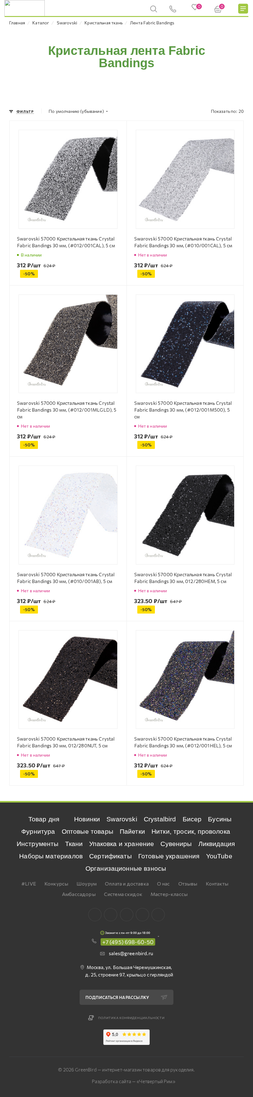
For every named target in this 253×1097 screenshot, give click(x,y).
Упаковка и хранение (121, 843)
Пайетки (132, 831)
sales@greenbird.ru (131, 953)
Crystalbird (160, 819)
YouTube (219, 856)
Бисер (192, 819)
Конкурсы (56, 883)
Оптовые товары (87, 831)
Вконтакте (95, 914)
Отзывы (187, 883)
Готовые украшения (169, 856)
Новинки (87, 819)
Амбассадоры (79, 894)
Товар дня (43, 819)
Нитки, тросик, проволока (190, 831)
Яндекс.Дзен (158, 914)
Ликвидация (216, 843)
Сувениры (176, 843)
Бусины (219, 819)
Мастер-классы (169, 894)
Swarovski (121, 819)
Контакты (217, 883)
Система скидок (123, 894)
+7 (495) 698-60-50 (128, 942)
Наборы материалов (51, 856)
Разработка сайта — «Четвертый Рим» (133, 1081)
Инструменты (38, 843)
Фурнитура (38, 831)
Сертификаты (110, 856)
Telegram (126, 914)
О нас (163, 883)
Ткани (74, 843)
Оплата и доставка (127, 883)
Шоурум (87, 883)
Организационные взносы (125, 868)
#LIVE (28, 883)
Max (110, 914)
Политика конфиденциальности (131, 1018)
